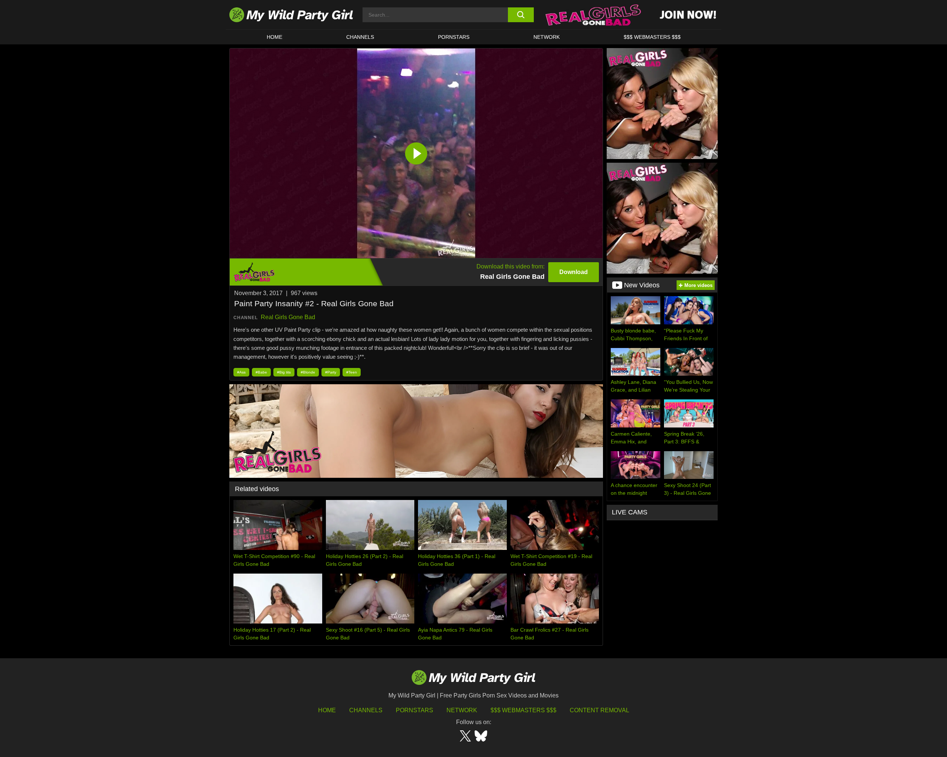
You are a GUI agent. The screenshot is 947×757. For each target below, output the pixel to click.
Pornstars (453, 37)
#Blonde (308, 372)
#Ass (241, 372)
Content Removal (599, 710)
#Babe (261, 372)
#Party (330, 372)
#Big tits (284, 372)
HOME (274, 37)
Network (546, 37)
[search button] (520, 14)
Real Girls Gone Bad (288, 317)
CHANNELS (360, 37)
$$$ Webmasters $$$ (523, 710)
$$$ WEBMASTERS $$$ (652, 37)
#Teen (351, 372)
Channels (365, 710)
